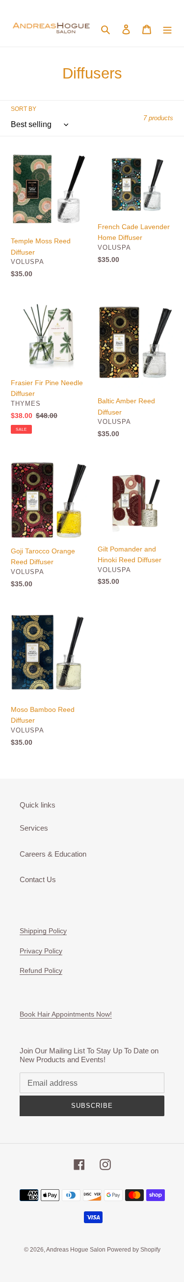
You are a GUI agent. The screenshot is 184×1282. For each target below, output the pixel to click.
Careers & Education (53, 854)
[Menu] (167, 28)
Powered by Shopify (133, 1249)
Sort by (23, 108)
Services (34, 828)
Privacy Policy (41, 951)
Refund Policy (41, 970)
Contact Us (38, 879)
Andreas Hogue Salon (76, 1249)
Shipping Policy (43, 931)
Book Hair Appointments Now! (66, 1014)
